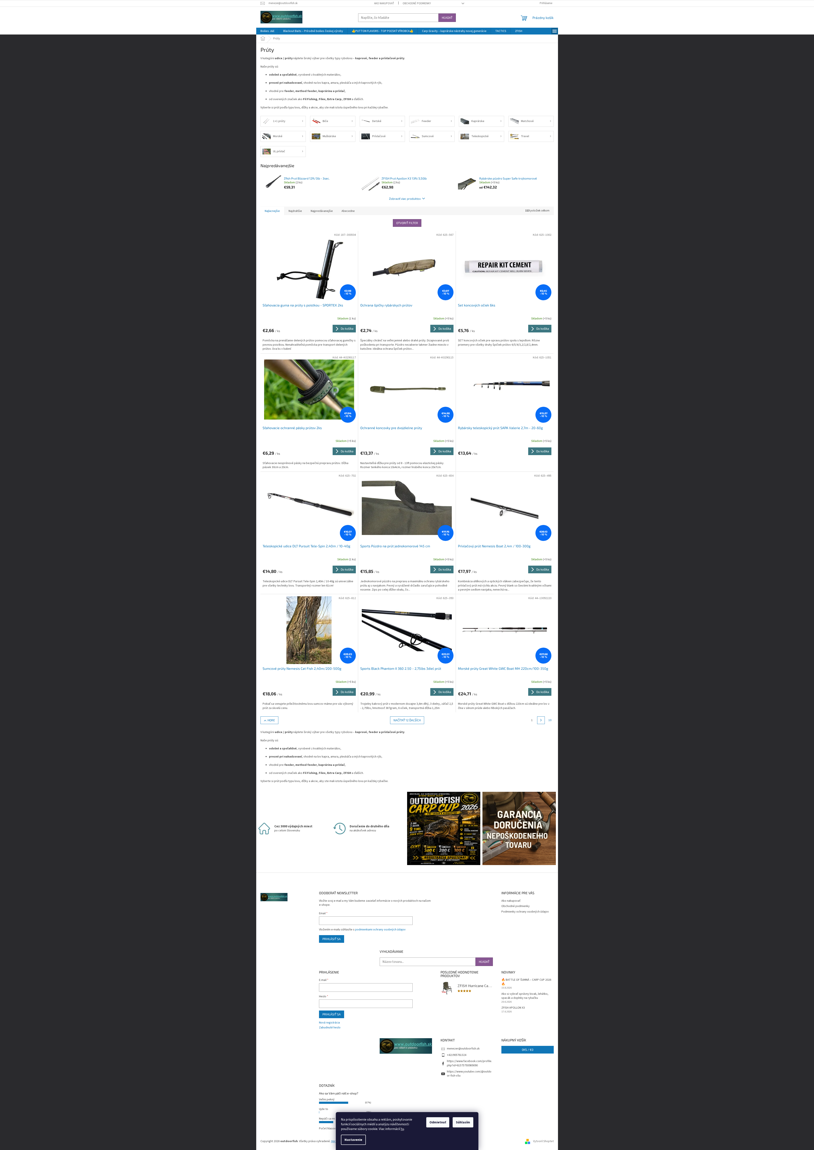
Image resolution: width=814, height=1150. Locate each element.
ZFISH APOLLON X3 (513, 1008)
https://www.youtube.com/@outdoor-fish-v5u (469, 1074)
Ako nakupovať (384, 3)
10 (549, 720)
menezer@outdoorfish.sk (463, 1048)
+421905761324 (456, 1055)
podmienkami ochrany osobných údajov (380, 929)
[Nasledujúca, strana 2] (541, 720)
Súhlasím (463, 1122)
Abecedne (348, 211)
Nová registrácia (329, 1023)
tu (402, 1129)
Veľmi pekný (327, 1099)
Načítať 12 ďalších (407, 720)
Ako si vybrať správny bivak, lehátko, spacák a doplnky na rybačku (524, 996)
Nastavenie (353, 1139)
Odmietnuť (437, 1122)
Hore (271, 720)
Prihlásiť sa (331, 939)
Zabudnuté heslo (329, 1028)
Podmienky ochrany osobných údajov (525, 912)
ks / (527, 1049)
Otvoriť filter (407, 223)
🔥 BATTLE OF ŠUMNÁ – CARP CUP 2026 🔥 (526, 982)
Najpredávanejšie (322, 211)
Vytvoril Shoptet (543, 1141)
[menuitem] (267, 31)
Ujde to (323, 1109)
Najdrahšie (295, 211)
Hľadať (447, 17)
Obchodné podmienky (417, 3)
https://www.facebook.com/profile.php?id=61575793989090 (469, 1063)
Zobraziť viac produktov (405, 198)
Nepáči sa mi (327, 1119)
